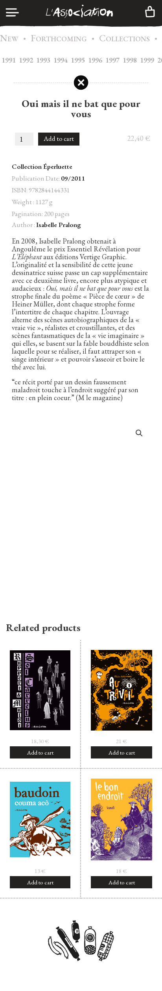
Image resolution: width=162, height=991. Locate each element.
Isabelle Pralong (58, 224)
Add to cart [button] (40, 752)
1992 (26, 60)
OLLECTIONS (124, 38)
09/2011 (73, 178)
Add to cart (59, 138)
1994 (60, 60)
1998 (130, 60)
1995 (78, 60)
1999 (147, 60)
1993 (43, 60)
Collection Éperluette (42, 166)
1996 (95, 60)
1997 (112, 60)
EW (9, 38)
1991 (9, 60)
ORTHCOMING (59, 38)
